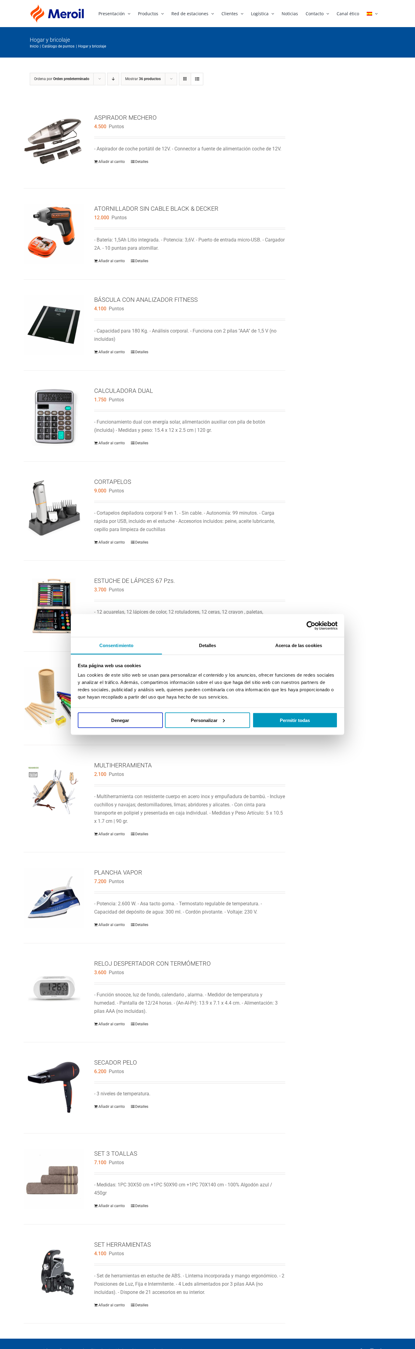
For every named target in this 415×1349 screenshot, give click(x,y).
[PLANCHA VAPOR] (54, 898)
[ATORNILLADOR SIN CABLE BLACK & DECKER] (54, 234)
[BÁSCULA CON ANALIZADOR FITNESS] (54, 325)
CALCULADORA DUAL (123, 390)
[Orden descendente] (113, 79)
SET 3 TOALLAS (115, 1153)
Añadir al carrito (111, 162)
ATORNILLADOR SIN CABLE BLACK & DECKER (156, 208)
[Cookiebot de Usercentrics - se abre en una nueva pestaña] (311, 625)
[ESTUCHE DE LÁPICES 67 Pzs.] (54, 606)
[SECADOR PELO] (54, 1088)
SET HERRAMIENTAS (122, 1244)
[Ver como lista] (197, 79)
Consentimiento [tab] (116, 645)
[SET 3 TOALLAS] (54, 1179)
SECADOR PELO (115, 1062)
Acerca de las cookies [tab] (298, 645)
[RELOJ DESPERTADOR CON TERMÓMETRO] (54, 989)
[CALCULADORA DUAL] (54, 416)
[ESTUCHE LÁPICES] (54, 698)
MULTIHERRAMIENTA (123, 765)
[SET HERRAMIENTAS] (54, 1270)
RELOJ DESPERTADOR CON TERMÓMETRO (152, 963)
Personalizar (204, 720)
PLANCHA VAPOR (118, 872)
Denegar (120, 720)
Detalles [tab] (207, 645)
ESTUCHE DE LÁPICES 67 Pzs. (134, 580)
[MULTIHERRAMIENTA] (54, 790)
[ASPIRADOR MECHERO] (54, 143)
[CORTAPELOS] (54, 507)
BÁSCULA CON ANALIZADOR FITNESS (146, 299)
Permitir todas (295, 720)
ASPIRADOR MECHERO (125, 117)
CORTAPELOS (112, 481)
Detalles (141, 162)
